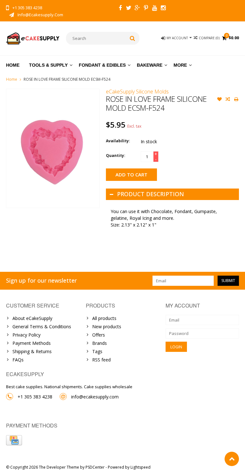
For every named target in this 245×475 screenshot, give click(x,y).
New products (106, 326)
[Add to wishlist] (219, 100)
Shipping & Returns (32, 351)
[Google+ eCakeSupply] (137, 8)
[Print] (236, 100)
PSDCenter (95, 467)
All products (104, 318)
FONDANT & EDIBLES (102, 65)
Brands (99, 343)
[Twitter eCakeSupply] (128, 8)
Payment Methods (31, 343)
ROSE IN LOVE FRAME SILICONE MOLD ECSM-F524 (67, 79)
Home (12, 65)
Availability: (118, 141)
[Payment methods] (14, 440)
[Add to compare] (228, 100)
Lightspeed (140, 467)
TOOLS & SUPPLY (48, 65)
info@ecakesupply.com (95, 397)
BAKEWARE (149, 65)
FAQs (18, 360)
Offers (98, 335)
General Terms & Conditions (41, 326)
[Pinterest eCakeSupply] (146, 8)
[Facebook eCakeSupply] (120, 8)
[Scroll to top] (232, 459)
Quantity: (115, 155)
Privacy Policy (26, 335)
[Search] (132, 38)
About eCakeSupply (32, 318)
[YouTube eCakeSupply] (154, 8)
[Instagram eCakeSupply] (163, 8)
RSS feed (101, 360)
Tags (97, 351)
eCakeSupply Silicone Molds (137, 91)
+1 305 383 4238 (35, 397)
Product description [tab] (150, 194)
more (180, 65)
